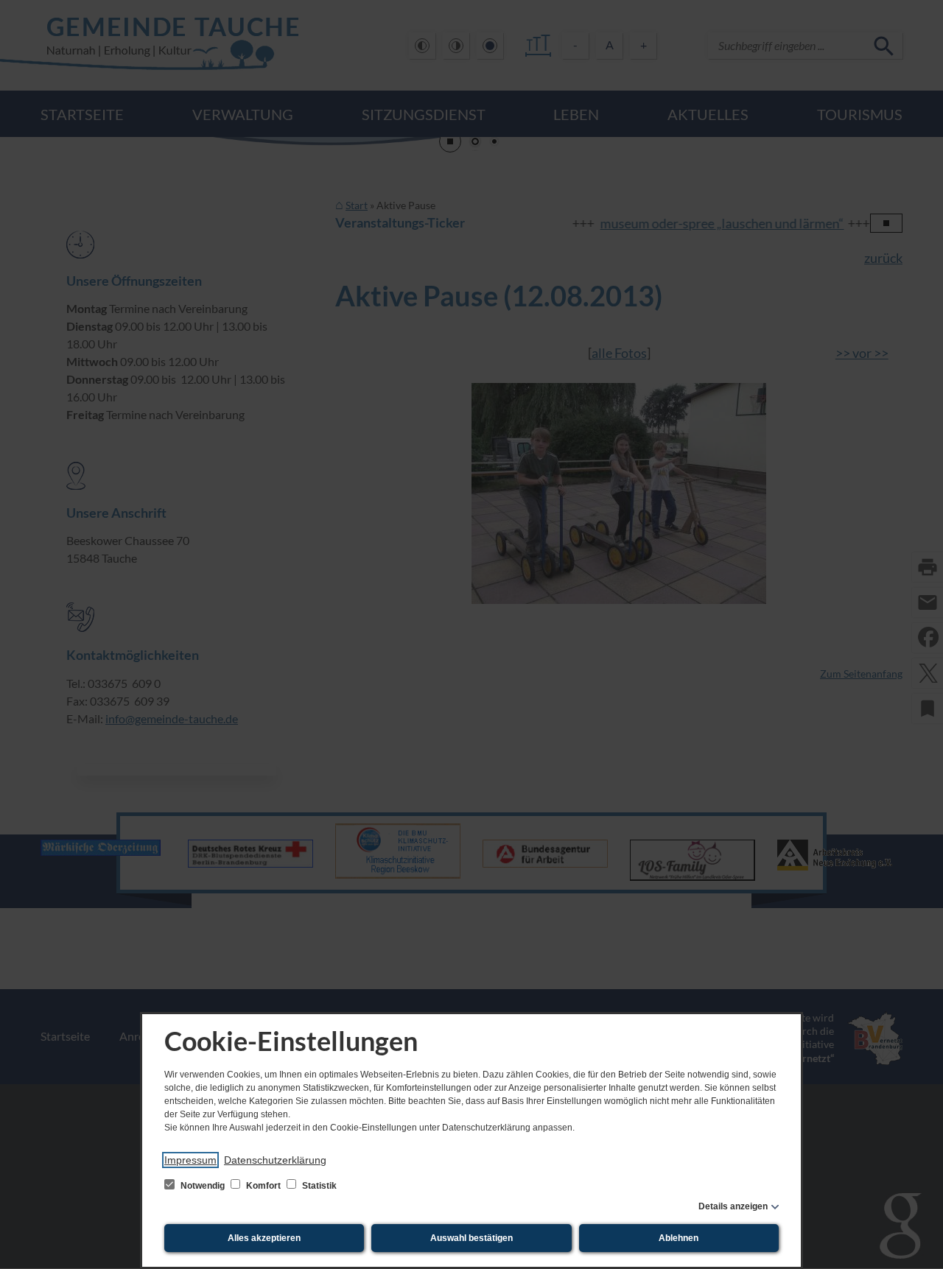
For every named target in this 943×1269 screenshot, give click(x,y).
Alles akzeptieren (264, 1238)
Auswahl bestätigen (471, 1238)
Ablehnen (678, 1238)
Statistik (318, 1186)
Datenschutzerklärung (275, 1160)
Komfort (263, 1186)
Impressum (190, 1160)
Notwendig (202, 1186)
